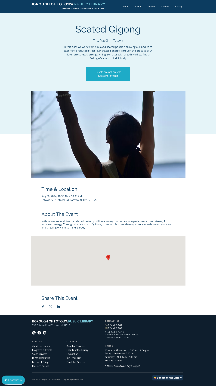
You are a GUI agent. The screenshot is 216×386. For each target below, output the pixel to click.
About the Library (41, 345)
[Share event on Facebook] (42, 306)
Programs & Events (42, 349)
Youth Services (39, 353)
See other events (108, 75)
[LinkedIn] (44, 333)
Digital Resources (41, 357)
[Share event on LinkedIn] (58, 306)
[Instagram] (34, 333)
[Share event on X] (50, 306)
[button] (138, 6)
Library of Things (40, 361)
